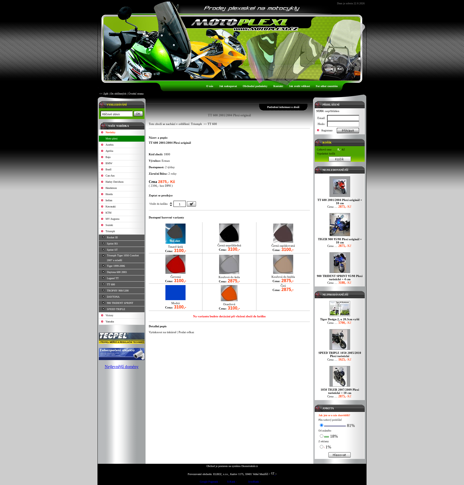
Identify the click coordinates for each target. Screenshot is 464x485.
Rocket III (112, 237)
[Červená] (175, 272)
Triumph (110, 231)
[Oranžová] (229, 300)
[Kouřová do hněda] (283, 272)
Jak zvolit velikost (299, 86)
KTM (108, 212)
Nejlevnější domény (122, 366)
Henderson (111, 187)
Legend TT (113, 278)
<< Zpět (103, 93)
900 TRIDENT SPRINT (120, 302)
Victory (109, 315)
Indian (109, 200)
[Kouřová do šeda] (229, 273)
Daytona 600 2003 (117, 272)
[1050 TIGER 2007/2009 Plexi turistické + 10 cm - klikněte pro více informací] (339, 386)
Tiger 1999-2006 (116, 265)
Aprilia (109, 150)
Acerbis (110, 144)
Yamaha (110, 321)
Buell (108, 169)
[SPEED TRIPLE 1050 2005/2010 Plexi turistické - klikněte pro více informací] (339, 349)
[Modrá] (175, 299)
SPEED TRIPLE (116, 309)
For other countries (327, 86)
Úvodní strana (135, 93)
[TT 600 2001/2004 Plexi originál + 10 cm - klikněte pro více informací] (339, 197)
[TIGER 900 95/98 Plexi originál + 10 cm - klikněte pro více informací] (339, 236)
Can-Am (110, 175)
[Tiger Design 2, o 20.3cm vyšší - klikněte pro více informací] (339, 316)
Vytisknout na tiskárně (162, 332)
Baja (108, 157)
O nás (209, 86)
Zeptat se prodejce (161, 195)
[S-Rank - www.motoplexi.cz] (232, 482)
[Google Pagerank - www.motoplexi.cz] (209, 482)
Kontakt (278, 86)
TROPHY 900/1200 (118, 290)
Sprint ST (112, 249)
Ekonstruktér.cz (249, 466)
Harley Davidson (115, 181)
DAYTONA (113, 296)
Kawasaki (111, 206)
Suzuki (109, 225)
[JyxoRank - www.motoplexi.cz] (254, 482)
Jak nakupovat (228, 86)
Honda (109, 194)
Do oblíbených (118, 93)
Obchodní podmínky (255, 86)
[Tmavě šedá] (175, 242)
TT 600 (111, 284)
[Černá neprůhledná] (229, 241)
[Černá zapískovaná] (283, 241)
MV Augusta (112, 218)
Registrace (326, 130)
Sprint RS (112, 243)
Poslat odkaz (186, 332)
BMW (109, 163)
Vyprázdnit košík (326, 153)
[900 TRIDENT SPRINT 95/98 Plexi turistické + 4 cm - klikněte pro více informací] (339, 273)
